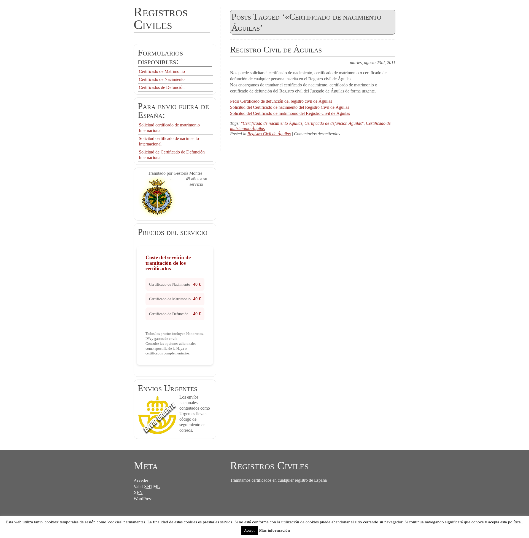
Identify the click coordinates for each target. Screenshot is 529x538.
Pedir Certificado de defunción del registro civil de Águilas (281, 101)
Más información (274, 530)
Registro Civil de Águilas (276, 49)
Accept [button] (249, 530)
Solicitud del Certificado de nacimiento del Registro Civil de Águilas (289, 107)
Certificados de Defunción (162, 87)
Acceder (141, 480)
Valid (147, 486)
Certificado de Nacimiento (162, 79)
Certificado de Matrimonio (162, 71)
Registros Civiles (161, 18)
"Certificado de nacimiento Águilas (271, 123)
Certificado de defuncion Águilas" (334, 123)
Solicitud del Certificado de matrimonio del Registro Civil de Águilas (290, 113)
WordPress (143, 498)
